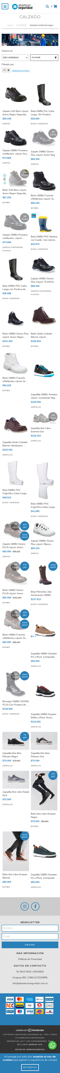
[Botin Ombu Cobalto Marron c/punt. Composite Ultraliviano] (44, 317)
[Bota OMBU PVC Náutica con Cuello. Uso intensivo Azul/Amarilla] (44, 223)
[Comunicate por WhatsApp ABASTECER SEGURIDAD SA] (52, 1045)
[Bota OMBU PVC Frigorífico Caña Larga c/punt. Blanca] (15, 473)
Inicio (9, 25)
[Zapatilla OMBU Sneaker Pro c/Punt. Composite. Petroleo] (44, 851)
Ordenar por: (7, 51)
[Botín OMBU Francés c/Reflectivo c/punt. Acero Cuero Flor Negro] (44, 180)
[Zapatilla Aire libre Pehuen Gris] (44, 741)
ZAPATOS (6, 124)
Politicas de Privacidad (30, 959)
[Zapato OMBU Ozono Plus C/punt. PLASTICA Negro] (44, 265)
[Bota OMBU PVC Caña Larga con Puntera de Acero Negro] (15, 269)
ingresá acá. (36, 1044)
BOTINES (6, 202)
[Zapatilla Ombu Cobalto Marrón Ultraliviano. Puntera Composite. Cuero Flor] (15, 425)
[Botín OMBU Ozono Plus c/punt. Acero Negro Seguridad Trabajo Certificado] (15, 317)
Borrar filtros (21, 71)
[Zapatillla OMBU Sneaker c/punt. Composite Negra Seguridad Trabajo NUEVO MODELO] (44, 371)
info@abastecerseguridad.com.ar (30, 983)
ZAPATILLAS (36, 407)
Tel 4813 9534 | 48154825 (30, 971)
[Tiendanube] (30, 1031)
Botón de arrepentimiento (30, 1049)
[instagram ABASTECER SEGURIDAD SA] (24, 906)
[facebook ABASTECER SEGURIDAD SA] (35, 906)
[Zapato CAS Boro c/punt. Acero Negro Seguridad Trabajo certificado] (15, 94)
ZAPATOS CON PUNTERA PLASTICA (12, 249)
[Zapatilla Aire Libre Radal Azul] (15, 780)
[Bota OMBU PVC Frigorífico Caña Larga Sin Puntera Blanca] (44, 480)
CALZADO (21, 25)
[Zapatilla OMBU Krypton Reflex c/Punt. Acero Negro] (44, 691)
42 (4, 70)
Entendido (30, 1067)
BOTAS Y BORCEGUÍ (39, 124)
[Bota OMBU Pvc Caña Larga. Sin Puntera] (44, 94)
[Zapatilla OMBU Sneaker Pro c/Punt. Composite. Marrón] (44, 629)
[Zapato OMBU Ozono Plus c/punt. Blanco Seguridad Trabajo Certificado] (44, 529)
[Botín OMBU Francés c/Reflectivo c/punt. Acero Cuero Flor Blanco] (15, 363)
